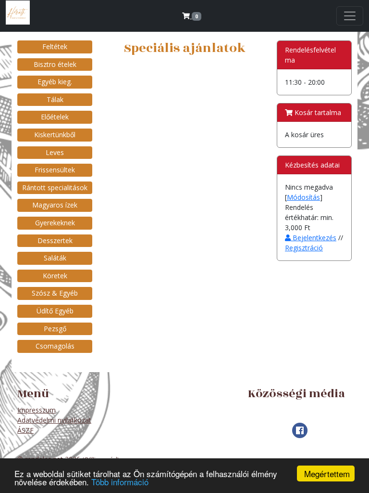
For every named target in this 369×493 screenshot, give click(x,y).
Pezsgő (55, 328)
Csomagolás (55, 345)
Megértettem (327, 473)
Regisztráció (304, 247)
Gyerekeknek (55, 222)
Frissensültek (55, 169)
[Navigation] (349, 16)
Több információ (119, 482)
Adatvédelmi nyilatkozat (54, 420)
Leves (55, 152)
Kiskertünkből (54, 134)
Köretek (55, 275)
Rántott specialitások (54, 187)
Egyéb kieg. (54, 81)
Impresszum (36, 410)
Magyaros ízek (54, 204)
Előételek (55, 116)
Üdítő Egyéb (55, 310)
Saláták (55, 257)
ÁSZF (25, 430)
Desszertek (55, 240)
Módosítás (303, 197)
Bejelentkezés (313, 237)
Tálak (55, 99)
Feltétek (54, 46)
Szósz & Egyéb (55, 293)
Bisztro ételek (55, 64)
